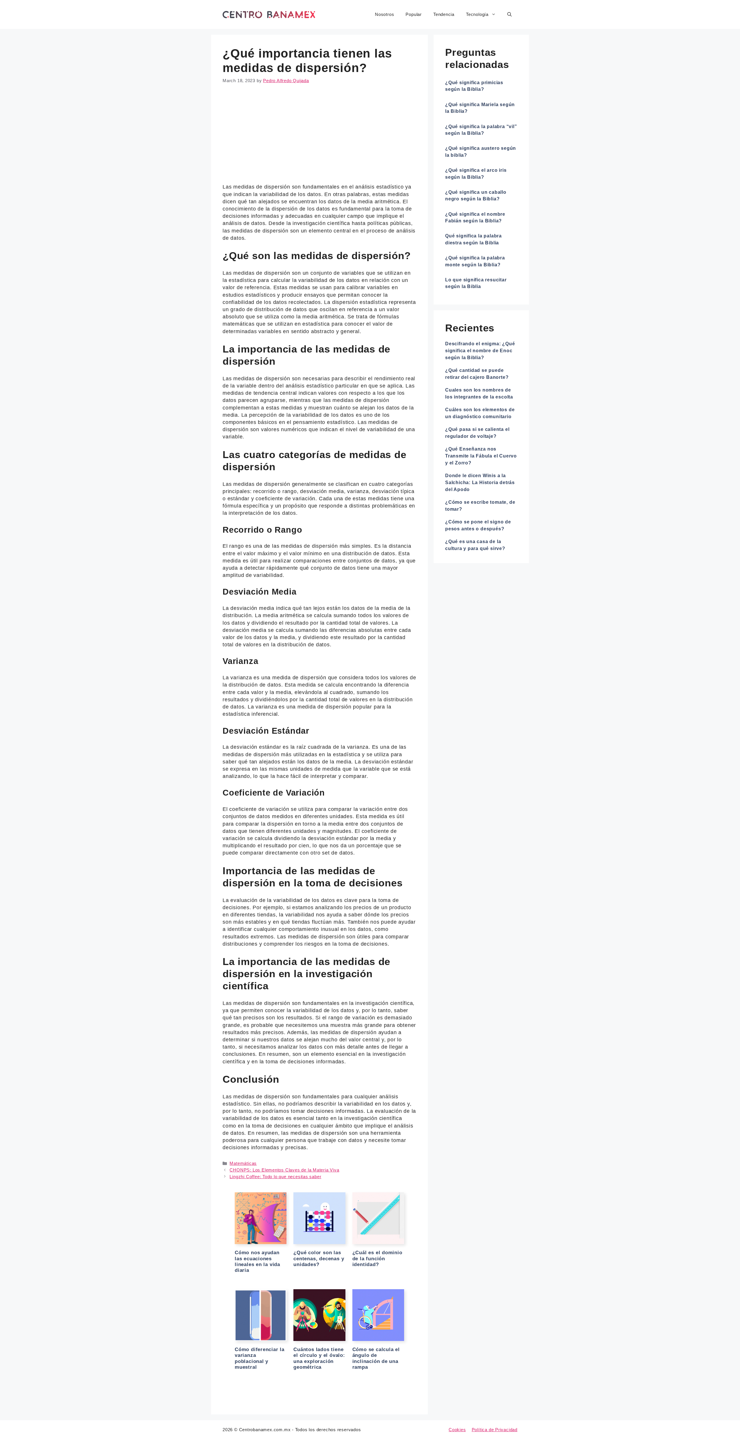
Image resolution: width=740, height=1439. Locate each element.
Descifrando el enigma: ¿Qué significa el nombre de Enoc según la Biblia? (480, 350)
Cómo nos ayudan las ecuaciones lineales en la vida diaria (257, 1261)
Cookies (457, 1429)
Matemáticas (243, 1163)
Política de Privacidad (494, 1429)
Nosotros (384, 14)
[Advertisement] (319, 135)
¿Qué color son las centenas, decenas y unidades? (318, 1258)
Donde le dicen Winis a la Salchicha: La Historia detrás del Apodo (480, 482)
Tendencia (443, 14)
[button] (509, 14)
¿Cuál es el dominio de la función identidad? (377, 1258)
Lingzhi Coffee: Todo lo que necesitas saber (275, 1176)
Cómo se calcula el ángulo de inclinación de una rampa (376, 1358)
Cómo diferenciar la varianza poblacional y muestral (259, 1358)
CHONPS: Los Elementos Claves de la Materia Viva (284, 1169)
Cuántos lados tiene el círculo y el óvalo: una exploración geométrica (319, 1358)
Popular (414, 14)
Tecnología (477, 14)
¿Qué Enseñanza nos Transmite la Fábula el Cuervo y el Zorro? (481, 456)
